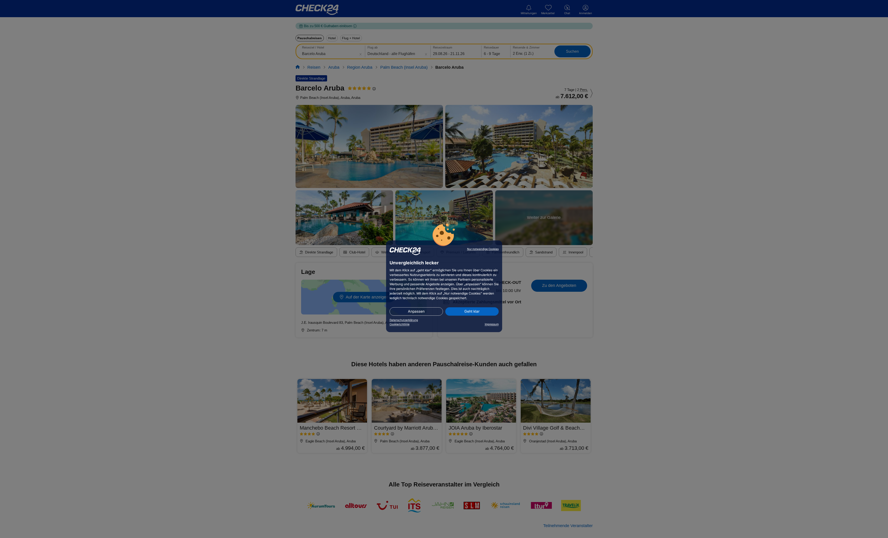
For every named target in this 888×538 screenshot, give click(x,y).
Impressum (492, 324)
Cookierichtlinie (400, 324)
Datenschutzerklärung (404, 320)
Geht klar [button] (472, 311)
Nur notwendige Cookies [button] (483, 249)
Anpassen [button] (416, 311)
